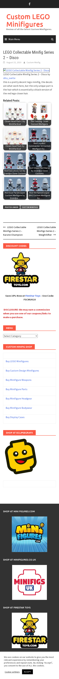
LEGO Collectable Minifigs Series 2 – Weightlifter (46, 231)
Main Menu (14, 39)
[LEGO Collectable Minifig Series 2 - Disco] (26, 70)
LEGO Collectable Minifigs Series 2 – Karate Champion (14, 231)
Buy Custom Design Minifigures (22, 370)
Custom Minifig (33, 62)
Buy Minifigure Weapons (18, 379)
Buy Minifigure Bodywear (19, 407)
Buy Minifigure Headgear (19, 398)
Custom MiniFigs (30, 207)
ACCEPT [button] (27, 671)
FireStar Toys (32, 295)
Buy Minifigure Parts (16, 389)
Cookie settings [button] (12, 671)
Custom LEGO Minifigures (28, 20)
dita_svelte (9, 78)
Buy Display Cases (15, 417)
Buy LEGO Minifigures (17, 361)
